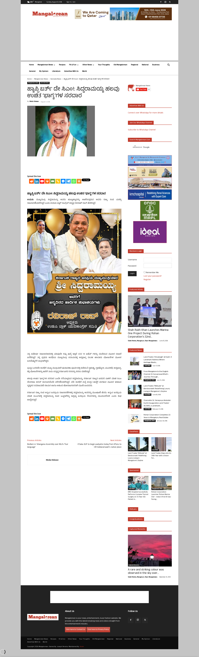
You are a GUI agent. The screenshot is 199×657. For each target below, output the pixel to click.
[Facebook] (161, 2)
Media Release (34, 101)
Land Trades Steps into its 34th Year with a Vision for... (161, 456)
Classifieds (147, 394)
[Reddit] (31, 181)
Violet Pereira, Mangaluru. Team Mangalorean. (142, 341)
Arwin (82, 646)
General (32, 71)
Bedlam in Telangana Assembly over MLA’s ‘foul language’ (47, 446)
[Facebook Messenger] (63, 181)
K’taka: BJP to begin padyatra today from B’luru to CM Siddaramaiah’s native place (99, 446)
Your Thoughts (104, 64)
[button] (168, 65)
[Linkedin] (36, 181)
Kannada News (55, 79)
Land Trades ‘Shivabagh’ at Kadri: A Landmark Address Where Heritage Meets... (158, 360)
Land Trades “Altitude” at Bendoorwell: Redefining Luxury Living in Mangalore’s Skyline (157, 389)
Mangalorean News (45, 64)
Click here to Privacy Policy (98, 629)
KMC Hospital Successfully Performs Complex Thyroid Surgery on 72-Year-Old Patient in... (138, 496)
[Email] (52, 181)
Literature (56, 71)
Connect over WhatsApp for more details (145, 113)
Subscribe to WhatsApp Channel (142, 130)
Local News (147, 366)
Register (147, 279)
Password (132, 266)
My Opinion (43, 71)
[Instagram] (165, 2)
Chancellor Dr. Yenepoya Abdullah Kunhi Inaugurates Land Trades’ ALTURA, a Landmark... (157, 403)
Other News (87, 64)
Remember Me (152, 272)
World (84, 71)
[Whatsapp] (73, 181)
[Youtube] (42, 181)
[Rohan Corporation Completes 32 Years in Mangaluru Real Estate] (134, 418)
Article (131, 326)
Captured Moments (137, 529)
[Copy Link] (58, 181)
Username (132, 260)
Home (31, 64)
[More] (79, 181)
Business (155, 64)
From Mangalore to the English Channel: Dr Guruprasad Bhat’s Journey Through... (156, 374)
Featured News (136, 350)
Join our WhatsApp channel (141, 122)
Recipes (62, 64)
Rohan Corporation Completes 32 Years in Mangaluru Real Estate (157, 416)
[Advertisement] (99, 41)
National (145, 64)
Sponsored (134, 470)
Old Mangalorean (120, 64)
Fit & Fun (72, 64)
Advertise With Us (71, 71)
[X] (170, 2)
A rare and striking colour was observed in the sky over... (146, 572)
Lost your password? (153, 276)
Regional (134, 64)
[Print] (47, 181)
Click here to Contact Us (75, 629)
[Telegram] (68, 181)
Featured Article (136, 289)
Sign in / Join (71, 2)
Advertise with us (137, 105)
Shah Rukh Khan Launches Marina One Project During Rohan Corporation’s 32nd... (148, 333)
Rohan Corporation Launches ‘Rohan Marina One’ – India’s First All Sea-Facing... (161, 496)
